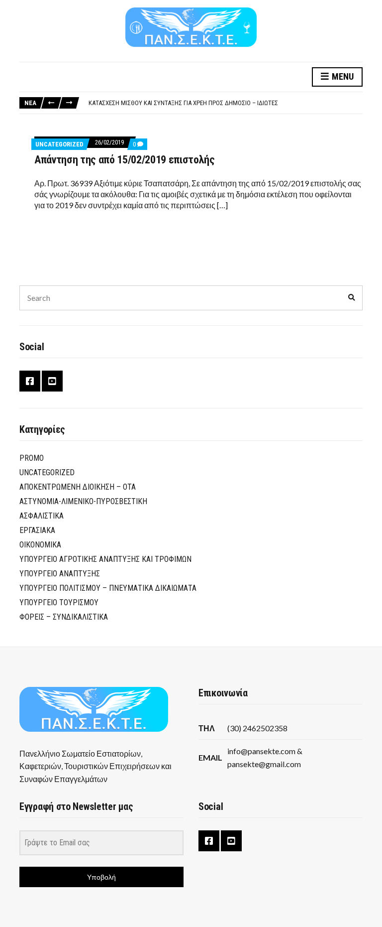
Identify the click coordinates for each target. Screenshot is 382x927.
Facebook (29, 381)
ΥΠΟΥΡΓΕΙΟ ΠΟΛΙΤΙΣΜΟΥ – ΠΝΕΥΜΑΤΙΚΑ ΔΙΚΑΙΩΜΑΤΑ (107, 588)
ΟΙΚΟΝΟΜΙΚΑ (40, 544)
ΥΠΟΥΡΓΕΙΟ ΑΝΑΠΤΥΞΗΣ (59, 573)
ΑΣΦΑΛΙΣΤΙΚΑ (41, 516)
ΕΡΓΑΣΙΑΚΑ (37, 530)
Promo (31, 458)
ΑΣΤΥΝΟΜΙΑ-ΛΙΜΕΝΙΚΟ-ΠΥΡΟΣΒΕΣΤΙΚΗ (83, 501)
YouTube (52, 381)
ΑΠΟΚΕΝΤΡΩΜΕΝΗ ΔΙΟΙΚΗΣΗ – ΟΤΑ (77, 487)
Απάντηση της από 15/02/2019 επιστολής (124, 159)
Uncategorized (59, 144)
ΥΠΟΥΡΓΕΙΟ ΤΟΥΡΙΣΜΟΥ (58, 602)
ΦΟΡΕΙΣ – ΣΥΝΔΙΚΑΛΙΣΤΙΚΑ (63, 617)
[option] (225, 103)
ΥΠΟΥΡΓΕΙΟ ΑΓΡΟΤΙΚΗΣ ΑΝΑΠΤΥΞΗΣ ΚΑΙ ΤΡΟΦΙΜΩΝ (105, 559)
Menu (342, 76)
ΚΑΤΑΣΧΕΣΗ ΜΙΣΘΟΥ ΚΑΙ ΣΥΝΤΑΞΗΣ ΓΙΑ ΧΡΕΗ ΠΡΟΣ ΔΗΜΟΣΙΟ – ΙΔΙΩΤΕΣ (183, 103)
